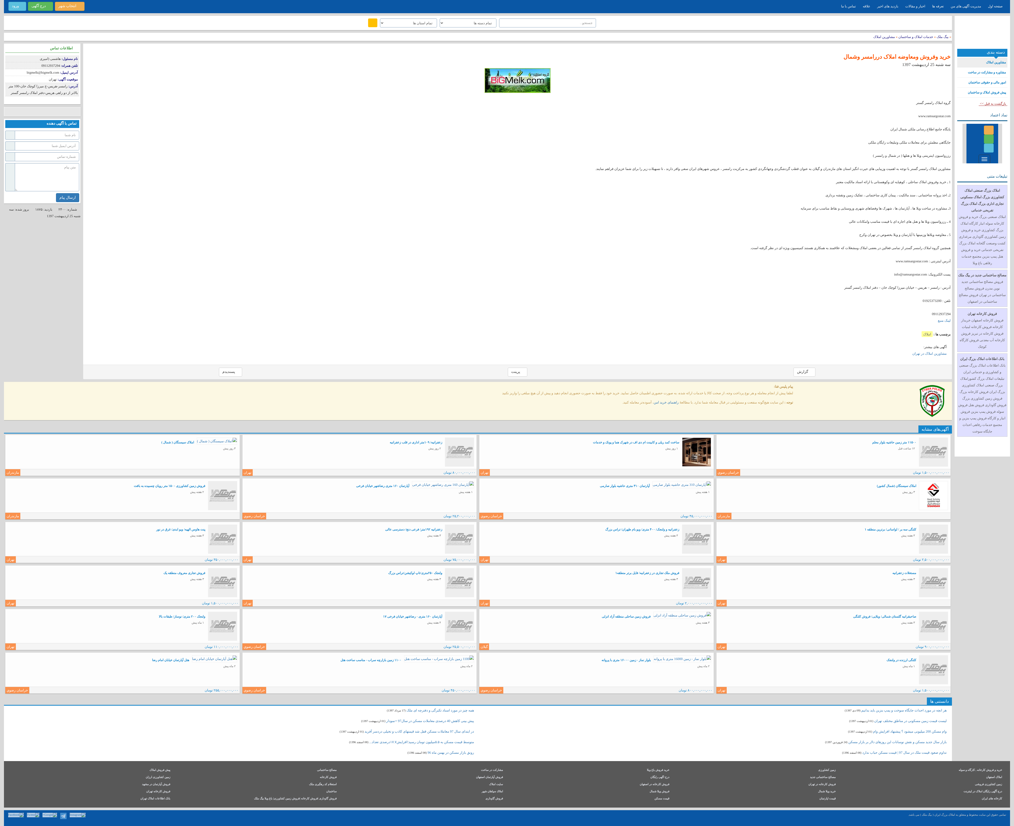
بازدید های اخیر (887, 6)
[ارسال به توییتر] (24, 111)
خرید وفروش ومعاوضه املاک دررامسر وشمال (897, 57)
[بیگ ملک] (982, 34)
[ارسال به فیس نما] (56, 111)
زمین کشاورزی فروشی (988, 784)
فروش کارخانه (328, 777)
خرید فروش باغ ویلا (658, 770)
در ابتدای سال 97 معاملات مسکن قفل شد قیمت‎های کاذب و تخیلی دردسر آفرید (419, 731)
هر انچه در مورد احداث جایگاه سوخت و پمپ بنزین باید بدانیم (904, 710)
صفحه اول (995, 6)
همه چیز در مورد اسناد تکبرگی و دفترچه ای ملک (440, 710)
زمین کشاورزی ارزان (158, 777)
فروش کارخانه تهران (158, 791)
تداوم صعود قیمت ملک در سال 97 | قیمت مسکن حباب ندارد (904, 752)
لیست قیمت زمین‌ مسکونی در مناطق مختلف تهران (910, 721)
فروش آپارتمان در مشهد (156, 784)
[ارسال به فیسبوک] (8, 111)
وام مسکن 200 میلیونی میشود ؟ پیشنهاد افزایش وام (909, 731)
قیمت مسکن (661, 798)
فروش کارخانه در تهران (822, 784)
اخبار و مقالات (915, 6)
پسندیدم (229, 372)
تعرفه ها (938, 6)
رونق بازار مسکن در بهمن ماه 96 (451, 752)
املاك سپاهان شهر (492, 791)
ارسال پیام (67, 198)
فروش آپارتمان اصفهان (489, 777)
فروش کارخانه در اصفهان (654, 784)
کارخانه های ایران (992, 798)
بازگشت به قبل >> (993, 104)
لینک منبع (944, 320)
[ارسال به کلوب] (64, 111)
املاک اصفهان (994, 777)
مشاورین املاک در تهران (929, 353)
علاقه (866, 6)
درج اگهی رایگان (659, 777)
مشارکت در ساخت (492, 770)
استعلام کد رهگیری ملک (323, 784)
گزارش (803, 372)
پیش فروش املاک (159, 770)
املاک (927, 334)
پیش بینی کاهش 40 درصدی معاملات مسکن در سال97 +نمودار (430, 721)
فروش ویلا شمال (659, 791)
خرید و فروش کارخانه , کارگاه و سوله (980, 770)
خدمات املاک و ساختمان (915, 37)
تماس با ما (848, 6)
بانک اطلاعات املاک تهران (155, 798)
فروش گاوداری (494, 798)
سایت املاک (496, 784)
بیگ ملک (943, 37)
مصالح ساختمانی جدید (823, 777)
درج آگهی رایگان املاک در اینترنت (983, 791)
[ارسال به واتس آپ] (48, 111)
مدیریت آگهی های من (966, 6)
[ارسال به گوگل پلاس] (16, 111)
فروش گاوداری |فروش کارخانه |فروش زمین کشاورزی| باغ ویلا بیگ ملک (295, 798)
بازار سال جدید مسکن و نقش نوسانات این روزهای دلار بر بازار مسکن (897, 742)
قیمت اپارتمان (827, 798)
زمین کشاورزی (827, 770)
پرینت (516, 372)
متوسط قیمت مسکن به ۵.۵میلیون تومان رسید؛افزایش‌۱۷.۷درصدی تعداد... (421, 742)
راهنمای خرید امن (666, 402)
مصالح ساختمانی (327, 770)
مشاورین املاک (884, 37)
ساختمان (331, 791)
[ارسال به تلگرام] (40, 111)
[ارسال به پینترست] (32, 111)
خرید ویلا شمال (827, 791)
